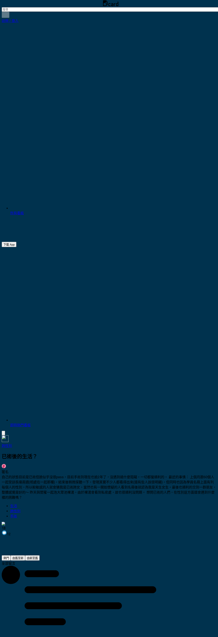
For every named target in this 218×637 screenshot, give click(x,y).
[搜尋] (5, 15)
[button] (10, 21)
